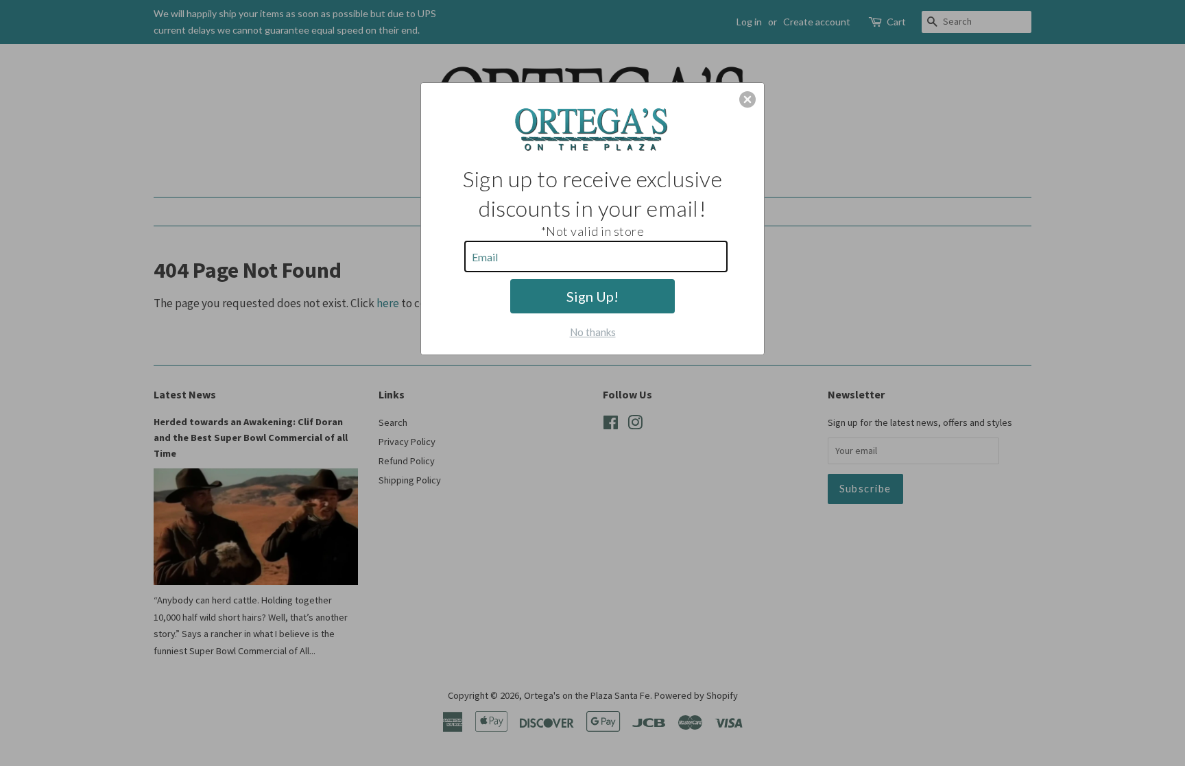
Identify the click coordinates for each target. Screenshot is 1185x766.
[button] (747, 99)
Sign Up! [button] (592, 296)
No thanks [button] (593, 332)
